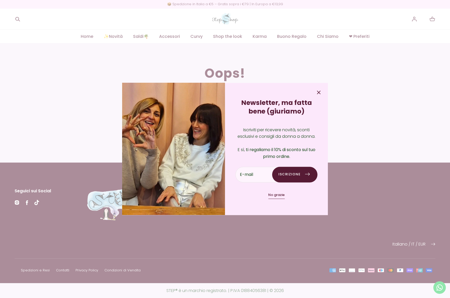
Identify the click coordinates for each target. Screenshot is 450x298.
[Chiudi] (319, 93)
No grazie (276, 194)
